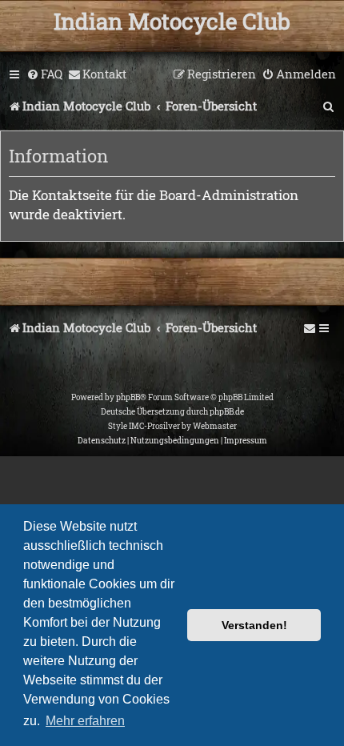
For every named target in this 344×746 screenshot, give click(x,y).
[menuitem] (44, 74)
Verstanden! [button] (254, 625)
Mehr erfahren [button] (85, 721)
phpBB (128, 397)
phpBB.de (227, 412)
